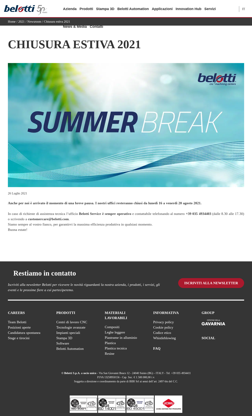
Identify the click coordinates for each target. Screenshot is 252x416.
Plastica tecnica (116, 348)
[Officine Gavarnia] (213, 323)
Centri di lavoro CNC (71, 322)
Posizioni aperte (19, 327)
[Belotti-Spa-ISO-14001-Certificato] (112, 404)
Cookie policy (163, 327)
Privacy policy (163, 322)
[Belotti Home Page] (25, 8)
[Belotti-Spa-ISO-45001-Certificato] (140, 404)
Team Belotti (17, 322)
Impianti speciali (68, 333)
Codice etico (162, 333)
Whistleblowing (164, 338)
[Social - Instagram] (242, 348)
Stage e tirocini (19, 338)
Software (62, 343)
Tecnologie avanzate (70, 327)
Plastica (110, 343)
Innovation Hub (188, 9)
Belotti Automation (133, 9)
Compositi (112, 327)
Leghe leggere (115, 332)
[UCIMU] (168, 404)
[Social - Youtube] (226, 348)
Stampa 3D (105, 9)
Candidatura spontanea (24, 333)
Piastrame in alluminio (121, 338)
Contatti (96, 27)
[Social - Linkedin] (234, 348)
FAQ (156, 348)
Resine (109, 354)
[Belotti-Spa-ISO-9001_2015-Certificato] (83, 404)
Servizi (210, 9)
